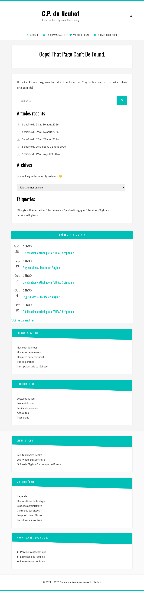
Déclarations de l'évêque (31, 501)
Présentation (37, 210)
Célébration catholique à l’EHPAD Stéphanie (48, 253)
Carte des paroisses (28, 510)
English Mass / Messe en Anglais (41, 267)
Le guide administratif (29, 505)
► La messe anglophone (31, 561)
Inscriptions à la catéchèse (32, 366)
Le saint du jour (26, 403)
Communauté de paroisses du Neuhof (80, 582)
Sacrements (54, 210)
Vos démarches (25, 361)
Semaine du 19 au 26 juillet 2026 (41, 153)
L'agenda (22, 496)
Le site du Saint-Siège (29, 454)
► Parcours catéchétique (31, 551)
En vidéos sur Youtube (29, 520)
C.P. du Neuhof (60, 13)
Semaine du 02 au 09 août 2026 (40, 139)
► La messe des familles (31, 556)
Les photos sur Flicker (29, 515)
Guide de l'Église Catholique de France (39, 464)
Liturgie (21, 210)
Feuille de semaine (27, 408)
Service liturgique (74, 210)
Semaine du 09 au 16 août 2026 (40, 131)
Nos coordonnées (27, 347)
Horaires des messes (29, 352)
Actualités (23, 412)
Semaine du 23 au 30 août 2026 (40, 124)
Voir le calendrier (23, 320)
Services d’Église (26, 215)
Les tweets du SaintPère (31, 459)
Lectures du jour (26, 398)
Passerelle (23, 417)
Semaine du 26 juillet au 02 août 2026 (44, 146)
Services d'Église (97, 210)
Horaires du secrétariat (30, 356)
